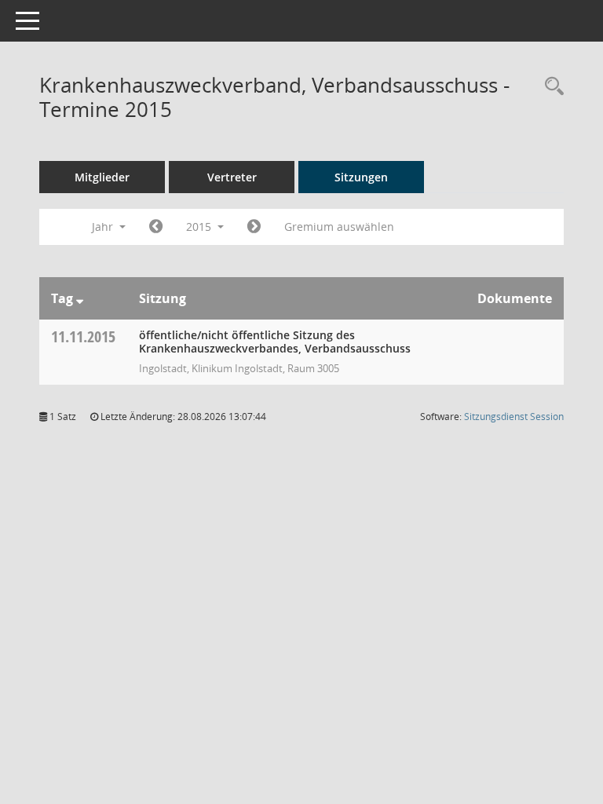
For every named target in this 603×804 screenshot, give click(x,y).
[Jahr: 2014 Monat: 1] (155, 227)
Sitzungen (361, 177)
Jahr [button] (104, 226)
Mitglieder (102, 177)
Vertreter (232, 177)
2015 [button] (200, 226)
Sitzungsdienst (514, 416)
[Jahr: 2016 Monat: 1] (254, 227)
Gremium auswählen (339, 226)
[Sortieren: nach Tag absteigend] (79, 298)
